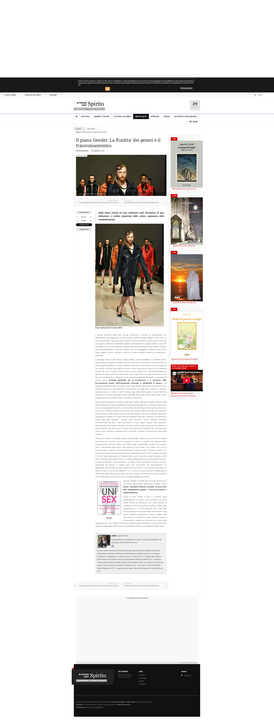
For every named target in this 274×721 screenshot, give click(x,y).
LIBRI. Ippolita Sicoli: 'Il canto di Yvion (184, 189)
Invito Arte (141, 116)
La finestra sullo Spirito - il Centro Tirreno (123, 702)
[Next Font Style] (91, 221)
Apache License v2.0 (124, 704)
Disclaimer (142, 678)
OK (108, 89)
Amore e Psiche (101, 116)
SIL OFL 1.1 (100, 707)
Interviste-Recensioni (185, 116)
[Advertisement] (64, 38)
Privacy (141, 681)
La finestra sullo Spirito (33, 95)
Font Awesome (80, 707)
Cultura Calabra (122, 116)
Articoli (85, 116)
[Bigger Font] (91, 217)
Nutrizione (53, 95)
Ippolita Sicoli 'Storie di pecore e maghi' (184, 359)
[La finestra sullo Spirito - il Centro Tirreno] (89, 105)
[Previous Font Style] (77, 221)
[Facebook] (112, 546)
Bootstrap (79, 704)
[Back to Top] (2, 719)
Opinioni (155, 116)
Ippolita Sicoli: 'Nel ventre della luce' (184, 302)
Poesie (167, 116)
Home (76, 116)
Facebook (188, 675)
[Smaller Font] (77, 217)
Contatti (142, 675)
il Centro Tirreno (10, 95)
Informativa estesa (186, 88)
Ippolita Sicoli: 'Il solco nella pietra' (184, 246)
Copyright (142, 684)
